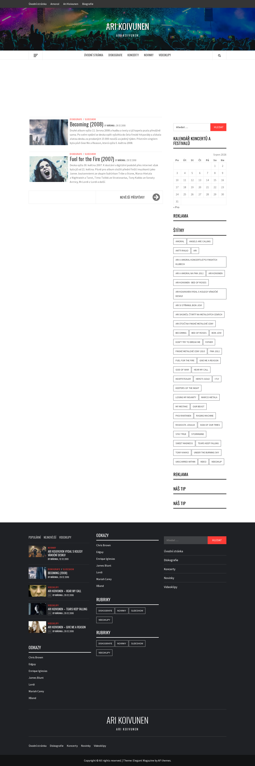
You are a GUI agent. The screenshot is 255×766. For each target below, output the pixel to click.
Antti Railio (182, 250)
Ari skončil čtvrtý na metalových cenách (199, 314)
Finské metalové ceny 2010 (190, 351)
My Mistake (182, 406)
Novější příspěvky (132, 197)
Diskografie (115, 55)
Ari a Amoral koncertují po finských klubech (196, 262)
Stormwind (197, 434)
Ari (195, 250)
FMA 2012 (215, 351)
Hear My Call (201, 369)
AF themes (164, 760)
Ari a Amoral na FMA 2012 (189, 273)
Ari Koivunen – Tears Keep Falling (67, 609)
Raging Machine (205, 415)
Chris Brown (36, 657)
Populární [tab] (35, 537)
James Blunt (36, 677)
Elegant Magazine (143, 760)
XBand (32, 698)
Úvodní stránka (37, 4)
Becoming (181, 332)
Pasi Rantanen (183, 415)
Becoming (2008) (86, 124)
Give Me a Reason (208, 360)
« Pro (176, 207)
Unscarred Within (185, 461)
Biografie (87, 4)
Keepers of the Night (187, 388)
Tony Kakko (182, 452)
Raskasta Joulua (185, 424)
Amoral (54, 4)
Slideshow (90, 119)
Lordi (32, 684)
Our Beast (198, 406)
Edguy (32, 664)
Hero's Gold (203, 378)
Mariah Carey (36, 691)
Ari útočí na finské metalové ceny (194, 323)
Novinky (149, 55)
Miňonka (111, 125)
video (203, 461)
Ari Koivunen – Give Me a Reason (67, 627)
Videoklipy (165, 55)
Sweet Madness (184, 443)
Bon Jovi (216, 332)
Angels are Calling (200, 241)
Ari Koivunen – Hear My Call (64, 591)
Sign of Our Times (210, 424)
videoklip (216, 461)
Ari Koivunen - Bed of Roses (191, 282)
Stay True (181, 434)
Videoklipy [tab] (65, 537)
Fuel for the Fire (185, 360)
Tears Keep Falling (208, 443)
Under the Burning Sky (206, 452)
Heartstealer (183, 378)
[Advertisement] (127, 88)
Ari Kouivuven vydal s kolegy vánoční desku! (197, 294)
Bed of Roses (199, 332)
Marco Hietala (209, 397)
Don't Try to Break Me (188, 342)
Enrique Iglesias (38, 671)
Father (209, 342)
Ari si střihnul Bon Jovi (189, 305)
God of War (182, 369)
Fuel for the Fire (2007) (92, 159)
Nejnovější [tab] (50, 537)
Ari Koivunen (70, 4)
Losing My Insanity (186, 397)
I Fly (217, 378)
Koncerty (133, 55)
